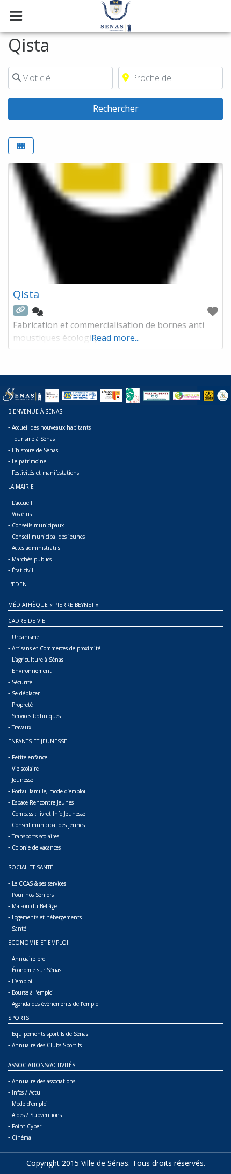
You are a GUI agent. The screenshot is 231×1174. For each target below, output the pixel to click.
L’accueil (22, 502)
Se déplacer (26, 693)
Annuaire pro (28, 958)
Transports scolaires (35, 836)
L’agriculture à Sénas (37, 659)
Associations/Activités (41, 1065)
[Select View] (21, 145)
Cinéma (21, 1137)
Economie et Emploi (38, 942)
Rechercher (138, 108)
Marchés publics (32, 559)
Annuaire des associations (43, 1081)
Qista (26, 294)
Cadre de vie (26, 621)
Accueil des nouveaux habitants (51, 427)
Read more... (115, 338)
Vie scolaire (25, 768)
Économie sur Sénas (36, 970)
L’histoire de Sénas (35, 450)
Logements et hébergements (47, 917)
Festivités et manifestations (45, 472)
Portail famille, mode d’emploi (48, 791)
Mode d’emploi (30, 1103)
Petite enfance (29, 757)
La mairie (21, 486)
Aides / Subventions (37, 1115)
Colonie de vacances (36, 847)
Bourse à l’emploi (33, 992)
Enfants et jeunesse (37, 741)
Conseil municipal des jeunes (48, 536)
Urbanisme (25, 637)
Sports (18, 1017)
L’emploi (22, 981)
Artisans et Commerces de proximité (56, 648)
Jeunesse (22, 780)
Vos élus (22, 514)
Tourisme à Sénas (33, 439)
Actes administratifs (36, 548)
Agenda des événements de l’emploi (56, 1004)
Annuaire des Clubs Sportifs (47, 1045)
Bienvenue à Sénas (35, 411)
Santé (19, 928)
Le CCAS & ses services (39, 883)
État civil (22, 570)
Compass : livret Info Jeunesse (48, 813)
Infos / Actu (26, 1092)
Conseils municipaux (38, 525)
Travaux (21, 727)
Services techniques (36, 716)
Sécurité (22, 682)
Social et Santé (30, 867)
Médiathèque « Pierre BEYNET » (53, 604)
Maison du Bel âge (34, 906)
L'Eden (17, 584)
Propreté (22, 704)
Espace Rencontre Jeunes (43, 802)
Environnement (32, 671)
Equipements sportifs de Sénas (50, 1034)
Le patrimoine (29, 461)
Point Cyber (26, 1126)
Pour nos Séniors (33, 894)
